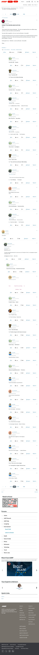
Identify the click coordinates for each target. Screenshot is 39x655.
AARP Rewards (7, 518)
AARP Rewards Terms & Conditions (8, 646)
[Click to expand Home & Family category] (2, 538)
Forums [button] (35, 4)
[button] (35, 1)
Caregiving (6, 523)
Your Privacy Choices (24, 648)
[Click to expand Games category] (2, 515)
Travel (5, 550)
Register (22, 1)
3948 (24, 14)
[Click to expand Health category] (2, 536)
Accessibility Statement (22, 644)
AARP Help (6, 521)
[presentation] (2, 570)
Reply (34, 52)
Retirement (6, 544)
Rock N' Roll (21, 7)
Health (5, 536)
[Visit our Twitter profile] (6, 651)
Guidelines (29, 4)
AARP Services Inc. (31, 623)
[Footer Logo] (8, 606)
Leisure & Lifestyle (9, 532)
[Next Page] (36, 14)
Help (32, 1)
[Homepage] (4, 1)
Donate (21, 608)
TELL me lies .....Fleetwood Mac (16, 49)
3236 (18, 14)
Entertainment (7, 526)
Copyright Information (20, 646)
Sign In (2, 598)
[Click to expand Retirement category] (2, 544)
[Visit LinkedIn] (13, 651)
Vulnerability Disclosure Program (7, 648)
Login (27, 1)
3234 (11, 14)
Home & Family (7, 538)
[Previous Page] (3, 14)
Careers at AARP (31, 617)
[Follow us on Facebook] (3, 651)
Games (5, 515)
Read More (4, 47)
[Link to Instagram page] (9, 651)
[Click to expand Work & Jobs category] (2, 552)
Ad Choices (17, 648)
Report (27, 52)
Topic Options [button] (5, 17)
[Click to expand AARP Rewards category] (2, 518)
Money (5, 541)
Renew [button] (16, 1)
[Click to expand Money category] (2, 541)
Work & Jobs (7, 552)
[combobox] (19, 490)
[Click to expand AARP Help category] (2, 521)
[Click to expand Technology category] (2, 547)
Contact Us (30, 606)
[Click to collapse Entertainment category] (2, 526)
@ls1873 (10, 102)
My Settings (25, 4)
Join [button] (10, 1)
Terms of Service (13, 644)
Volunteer (21, 610)
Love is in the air (7, 49)
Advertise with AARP (32, 615)
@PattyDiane (11, 174)
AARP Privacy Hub (5, 644)
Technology (6, 547)
